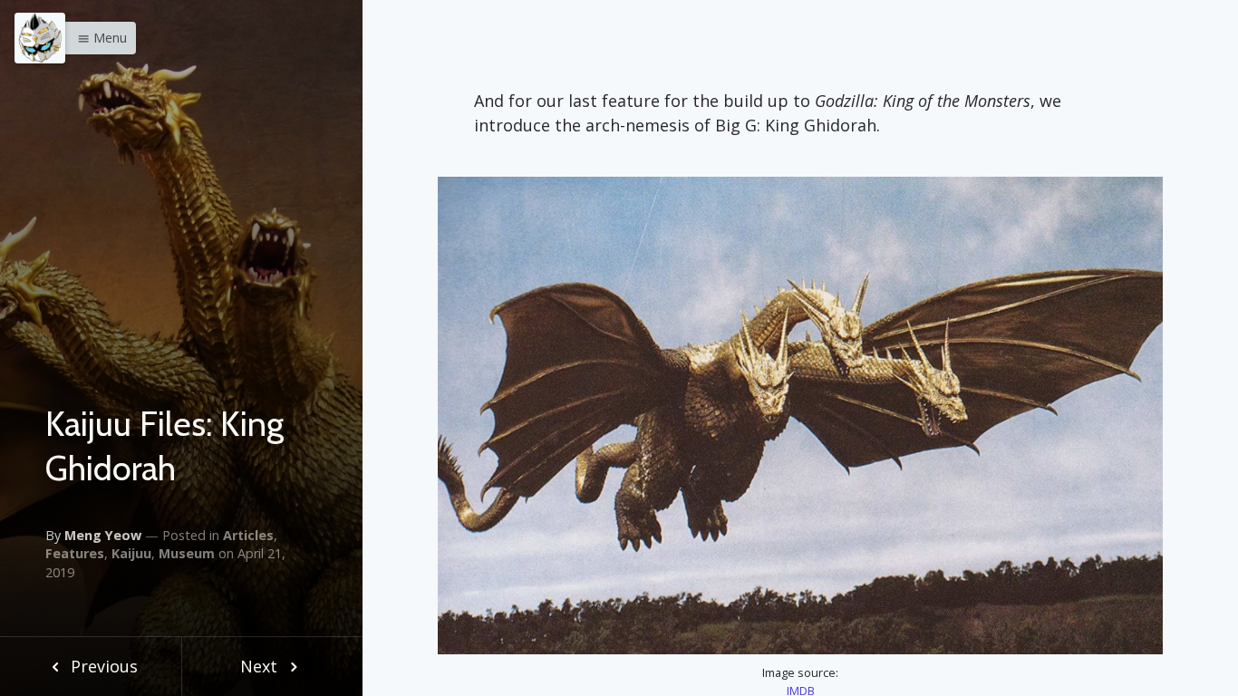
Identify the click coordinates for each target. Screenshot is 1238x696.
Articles (248, 535)
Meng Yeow (102, 535)
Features (74, 553)
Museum (187, 553)
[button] (97, 38)
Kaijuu (131, 553)
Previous (102, 666)
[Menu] (40, 38)
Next (261, 666)
